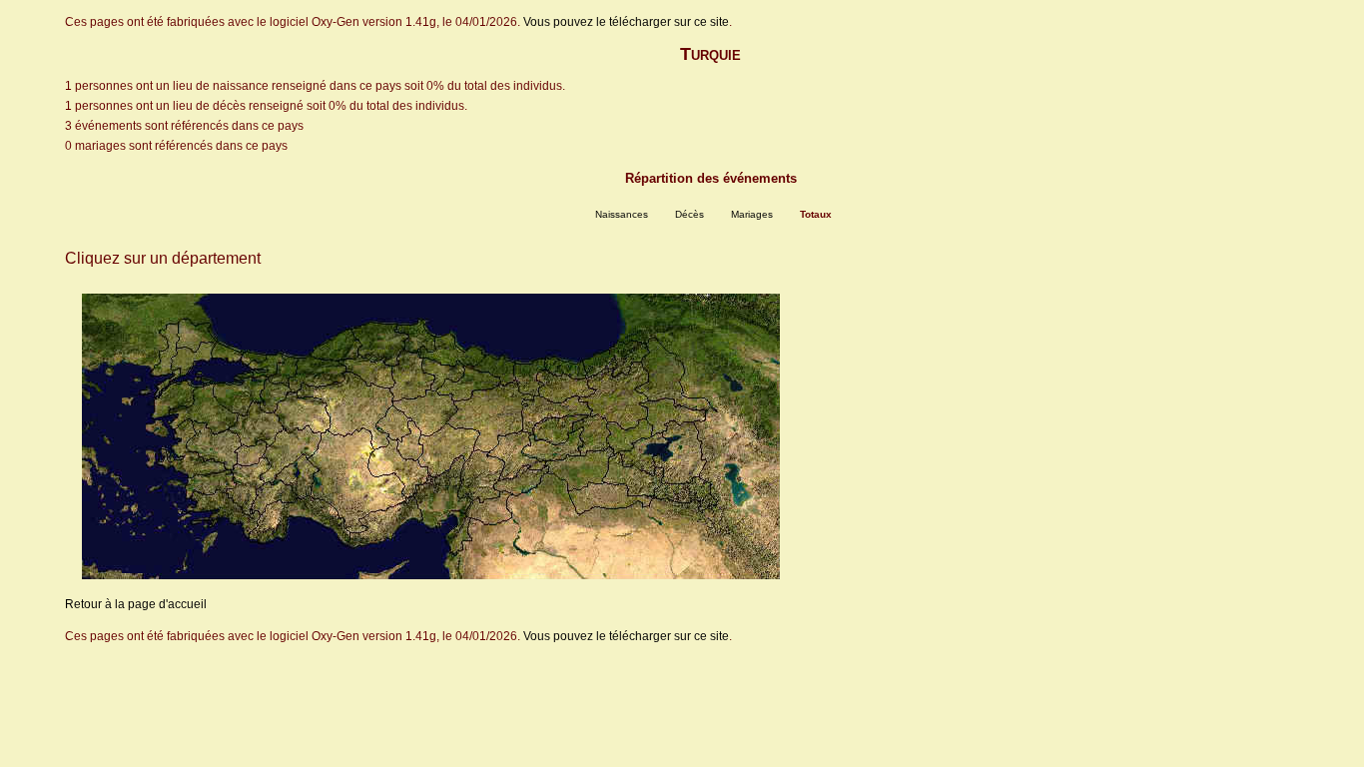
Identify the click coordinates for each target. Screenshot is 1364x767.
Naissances (621, 214)
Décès (689, 214)
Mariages (752, 214)
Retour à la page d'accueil (136, 604)
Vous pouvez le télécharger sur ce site (626, 22)
